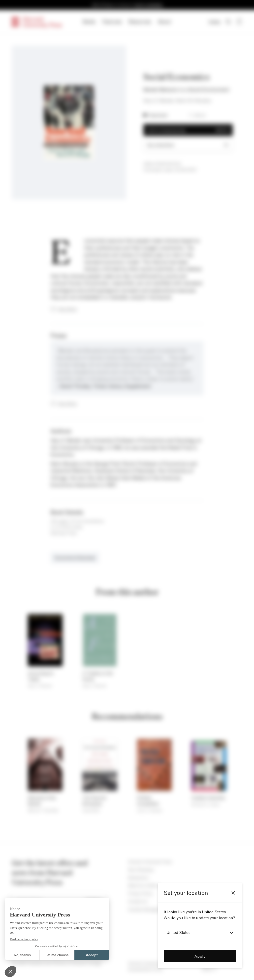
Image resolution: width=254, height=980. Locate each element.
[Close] (233, 893)
